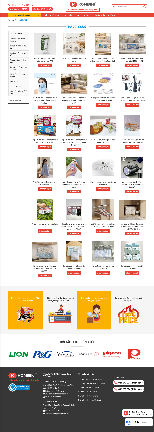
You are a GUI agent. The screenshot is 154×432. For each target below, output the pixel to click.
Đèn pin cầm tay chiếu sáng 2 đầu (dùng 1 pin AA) (45, 59)
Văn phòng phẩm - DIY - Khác (19, 92)
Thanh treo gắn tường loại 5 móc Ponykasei (103, 183)
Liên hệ (112, 15)
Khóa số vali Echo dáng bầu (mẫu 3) (45, 225)
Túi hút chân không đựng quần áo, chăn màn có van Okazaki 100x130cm (45, 268)
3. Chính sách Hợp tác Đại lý (88, 388)
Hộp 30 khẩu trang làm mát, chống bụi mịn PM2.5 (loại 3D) (132, 59)
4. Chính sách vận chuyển (87, 392)
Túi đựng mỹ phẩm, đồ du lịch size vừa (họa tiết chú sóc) (132, 141)
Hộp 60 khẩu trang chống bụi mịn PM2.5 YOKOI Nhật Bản (45, 141)
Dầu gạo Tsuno (15, 81)
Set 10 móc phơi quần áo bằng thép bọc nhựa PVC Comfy (103, 225)
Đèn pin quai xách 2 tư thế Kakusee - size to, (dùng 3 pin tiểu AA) (132, 184)
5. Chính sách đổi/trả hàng (88, 396)
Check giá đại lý (45, 65)
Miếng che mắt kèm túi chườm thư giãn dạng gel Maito (103, 99)
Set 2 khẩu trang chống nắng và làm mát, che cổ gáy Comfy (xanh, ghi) (45, 100)
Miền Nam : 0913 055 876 (42, 9)
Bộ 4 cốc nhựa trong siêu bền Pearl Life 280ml (103, 141)
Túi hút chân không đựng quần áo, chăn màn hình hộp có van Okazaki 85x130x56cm (132, 226)
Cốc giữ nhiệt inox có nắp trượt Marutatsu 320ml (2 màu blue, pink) (74, 100)
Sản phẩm (68, 15)
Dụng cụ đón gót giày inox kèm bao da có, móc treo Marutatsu (132, 99)
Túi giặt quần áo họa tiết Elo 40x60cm (103, 267)
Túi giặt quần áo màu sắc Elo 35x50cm (132, 267)
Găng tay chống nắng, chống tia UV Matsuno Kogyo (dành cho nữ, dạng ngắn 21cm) (74, 226)
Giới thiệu (55, 15)
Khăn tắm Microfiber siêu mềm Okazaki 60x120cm (45, 183)
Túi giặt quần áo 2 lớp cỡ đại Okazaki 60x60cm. (74, 267)
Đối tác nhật (99, 15)
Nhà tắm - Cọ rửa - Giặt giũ (18, 54)
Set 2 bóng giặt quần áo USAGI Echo (74, 59)
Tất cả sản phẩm (16, 34)
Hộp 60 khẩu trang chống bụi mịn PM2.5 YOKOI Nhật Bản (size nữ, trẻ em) (74, 142)
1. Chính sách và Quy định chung (90, 379)
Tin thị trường (83, 15)
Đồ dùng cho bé (15, 86)
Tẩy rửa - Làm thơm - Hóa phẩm (18, 40)
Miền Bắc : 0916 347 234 (19, 9)
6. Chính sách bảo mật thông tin (90, 400)
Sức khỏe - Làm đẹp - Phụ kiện (18, 75)
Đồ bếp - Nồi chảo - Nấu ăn (18, 47)
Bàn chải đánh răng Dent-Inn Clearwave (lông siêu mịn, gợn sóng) (74, 184)
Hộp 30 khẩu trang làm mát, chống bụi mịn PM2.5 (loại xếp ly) (103, 59)
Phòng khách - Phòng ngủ (18, 61)
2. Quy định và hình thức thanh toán (91, 384)
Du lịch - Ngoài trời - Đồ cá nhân (18, 68)
